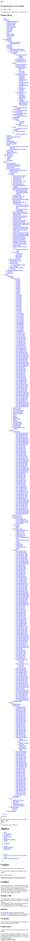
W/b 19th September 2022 (22, 403)
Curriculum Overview (21, 60)
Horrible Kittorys (23, 740)
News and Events (8, 155)
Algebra (21, 86)
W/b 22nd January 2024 (22, 352)
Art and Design (16, 109)
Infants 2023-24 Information (17, 49)
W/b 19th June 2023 (21, 370)
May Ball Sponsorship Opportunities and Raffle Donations (22, 192)
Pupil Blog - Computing (22, 737)
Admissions (9, 40)
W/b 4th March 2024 (21, 351)
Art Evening (16, 252)
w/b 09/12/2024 (20, 314)
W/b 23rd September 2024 (22, 602)
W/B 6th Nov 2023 (20, 708)
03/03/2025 (19, 301)
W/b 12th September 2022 (22, 405)
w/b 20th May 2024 (21, 342)
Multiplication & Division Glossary (23, 104)
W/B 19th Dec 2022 (21, 784)
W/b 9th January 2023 (21, 391)
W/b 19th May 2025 (21, 572)
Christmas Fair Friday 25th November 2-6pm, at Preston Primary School (20, 244)
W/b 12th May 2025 (21, 573)
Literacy (15, 415)
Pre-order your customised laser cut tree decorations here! (22, 206)
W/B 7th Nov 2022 (20, 776)
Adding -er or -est (20, 533)
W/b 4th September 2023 (22, 366)
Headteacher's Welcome (12, 21)
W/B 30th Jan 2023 (20, 772)
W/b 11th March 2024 (21, 623)
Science (15, 106)
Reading (21, 56)
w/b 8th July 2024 (20, 334)
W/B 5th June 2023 (20, 727)
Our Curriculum (14, 52)
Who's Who (10, 28)
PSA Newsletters (14, 266)
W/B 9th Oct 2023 (20, 725)
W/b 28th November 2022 (22, 392)
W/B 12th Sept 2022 (21, 787)
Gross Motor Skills (17, 423)
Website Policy (7, 849)
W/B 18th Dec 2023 (21, 716)
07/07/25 (18, 292)
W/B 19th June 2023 (21, 730)
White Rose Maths (17, 701)
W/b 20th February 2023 (22, 385)
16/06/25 (18, 289)
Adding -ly (18, 542)
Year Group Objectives (21, 64)
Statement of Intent (20, 66)
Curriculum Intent (20, 59)
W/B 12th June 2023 (21, 729)
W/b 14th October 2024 (22, 599)
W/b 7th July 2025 (20, 565)
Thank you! (13, 269)
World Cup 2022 (20, 688)
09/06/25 (18, 288)
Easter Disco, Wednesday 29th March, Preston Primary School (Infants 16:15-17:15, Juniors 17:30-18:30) (20, 229)
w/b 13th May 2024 (21, 344)
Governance (10, 29)
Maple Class (19, 256)
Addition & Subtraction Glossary (24, 101)
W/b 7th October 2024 (21, 601)
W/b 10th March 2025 (21, 580)
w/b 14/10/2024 (20, 327)
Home (5, 18)
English (15, 53)
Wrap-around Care (11, 163)
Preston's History (11, 35)
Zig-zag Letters (19, 523)
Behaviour (9, 46)
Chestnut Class (19, 253)
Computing (15, 129)
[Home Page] (1, 2)
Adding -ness (19, 545)
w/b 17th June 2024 (21, 338)
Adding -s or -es (20, 531)
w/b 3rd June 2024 (20, 341)
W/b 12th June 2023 (21, 371)
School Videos (10, 34)
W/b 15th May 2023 (21, 374)
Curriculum (9, 47)
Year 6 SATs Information (19, 805)
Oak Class (18, 257)
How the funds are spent (16, 260)
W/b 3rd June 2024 (20, 447)
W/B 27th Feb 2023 (21, 761)
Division (21, 99)
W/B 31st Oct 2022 (20, 775)
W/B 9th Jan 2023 (20, 768)
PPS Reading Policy (21, 61)
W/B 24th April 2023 (21, 752)
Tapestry (15, 420)
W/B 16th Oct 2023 (21, 726)
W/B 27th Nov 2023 (21, 712)
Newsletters (9, 160)
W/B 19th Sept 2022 (21, 789)
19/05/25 (18, 285)
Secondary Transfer (11, 143)
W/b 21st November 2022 (22, 394)
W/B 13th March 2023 (21, 764)
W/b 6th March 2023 (21, 383)
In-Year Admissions (14, 43)
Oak (11, 798)
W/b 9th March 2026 (21, 551)
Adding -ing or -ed (20, 534)
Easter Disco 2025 (17, 182)
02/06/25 (18, 294)
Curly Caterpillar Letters (22, 520)
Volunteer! (12, 173)
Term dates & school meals (13, 166)
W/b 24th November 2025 (22, 562)
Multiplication (22, 97)
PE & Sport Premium (12, 142)
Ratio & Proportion (23, 85)
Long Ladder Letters (21, 519)
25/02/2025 (19, 303)
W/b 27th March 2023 (21, 670)
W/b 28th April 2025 (21, 576)
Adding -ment (19, 544)
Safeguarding (10, 150)
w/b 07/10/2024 (20, 326)
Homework (15, 549)
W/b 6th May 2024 (20, 449)
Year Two (21, 662)
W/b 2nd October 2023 (21, 360)
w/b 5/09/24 (19, 312)
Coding (21, 739)
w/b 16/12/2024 (20, 313)
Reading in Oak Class (18, 800)
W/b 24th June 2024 (21, 445)
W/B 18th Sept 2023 (21, 720)
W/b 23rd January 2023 (21, 388)
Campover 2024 (17, 195)
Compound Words (20, 536)
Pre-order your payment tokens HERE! (22, 209)
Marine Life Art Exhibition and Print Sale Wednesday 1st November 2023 (20, 217)
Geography (18, 124)
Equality (9, 135)
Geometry (21, 89)
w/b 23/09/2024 (20, 323)
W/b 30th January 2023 (21, 387)
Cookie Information (8, 847)
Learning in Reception (18, 410)
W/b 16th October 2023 (22, 465)
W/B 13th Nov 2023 (21, 709)
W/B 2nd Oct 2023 (20, 723)
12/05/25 (18, 284)
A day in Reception (17, 412)
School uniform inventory (19, 264)
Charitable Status (14, 262)
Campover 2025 (17, 178)
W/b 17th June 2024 (21, 611)
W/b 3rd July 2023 (20, 367)
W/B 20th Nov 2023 (21, 711)
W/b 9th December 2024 (22, 591)
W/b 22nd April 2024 (21, 348)
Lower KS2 (22, 71)
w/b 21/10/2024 (20, 328)
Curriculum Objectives (21, 54)
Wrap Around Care (11, 27)
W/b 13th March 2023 (21, 381)
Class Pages (10, 275)
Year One (21, 661)
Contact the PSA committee (16, 267)
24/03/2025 (19, 309)
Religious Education (18, 114)
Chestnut (12, 277)
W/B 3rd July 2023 (20, 733)
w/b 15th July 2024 (20, 332)
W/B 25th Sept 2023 (21, 722)
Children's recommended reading (15, 270)
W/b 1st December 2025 (22, 561)
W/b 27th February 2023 (22, 384)
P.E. (20, 741)
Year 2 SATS (16, 524)
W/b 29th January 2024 (21, 629)
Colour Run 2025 (17, 180)
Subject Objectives (23, 125)
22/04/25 (18, 280)
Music (14, 127)
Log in (5, 814)
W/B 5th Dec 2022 (20, 782)
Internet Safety (10, 153)
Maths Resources (17, 704)
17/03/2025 (19, 307)
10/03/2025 (19, 306)
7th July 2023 (19, 648)
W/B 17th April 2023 (21, 751)
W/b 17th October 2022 (22, 694)
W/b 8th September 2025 (22, 433)
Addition (21, 93)
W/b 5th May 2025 (20, 574)
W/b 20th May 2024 (21, 613)
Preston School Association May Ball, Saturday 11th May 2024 (21, 189)
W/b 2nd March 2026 (21, 552)
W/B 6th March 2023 (21, 762)
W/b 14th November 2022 (22, 395)
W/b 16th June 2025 (21, 569)
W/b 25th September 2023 (22, 362)
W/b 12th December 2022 (22, 684)
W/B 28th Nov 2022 (21, 780)
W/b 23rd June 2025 (21, 567)
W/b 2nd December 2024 (22, 593)
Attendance (9, 45)
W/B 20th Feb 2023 (21, 759)
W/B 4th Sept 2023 (20, 718)
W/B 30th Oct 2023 (21, 707)
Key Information (8, 39)
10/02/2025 (19, 302)
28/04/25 (18, 281)
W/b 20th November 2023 (22, 355)
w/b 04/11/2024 (20, 330)
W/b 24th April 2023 (21, 377)
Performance (10, 138)
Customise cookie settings (19, 877)
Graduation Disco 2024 (18, 196)
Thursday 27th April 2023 (22, 663)
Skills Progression (17, 421)
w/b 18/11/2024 (20, 319)
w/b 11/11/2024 (20, 320)
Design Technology (17, 111)
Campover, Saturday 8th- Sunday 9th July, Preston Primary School (21, 233)
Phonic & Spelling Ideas (22, 530)
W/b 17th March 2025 (21, 579)
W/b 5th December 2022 (22, 686)
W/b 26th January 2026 (21, 556)
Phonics (15, 416)
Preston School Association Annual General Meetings (18, 170)
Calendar (9, 157)
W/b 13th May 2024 (21, 448)
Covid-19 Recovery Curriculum (17, 50)
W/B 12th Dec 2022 (21, 783)
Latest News (10, 156)
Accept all (9, 877)
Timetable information (18, 804)
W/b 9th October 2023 (21, 643)
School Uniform (11, 167)
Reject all (3, 877)
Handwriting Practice (18, 517)
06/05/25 (18, 282)
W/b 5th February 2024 (21, 627)
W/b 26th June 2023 (21, 369)
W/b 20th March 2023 (21, 380)
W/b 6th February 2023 (21, 679)
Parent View (10, 271)
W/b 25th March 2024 (21, 620)
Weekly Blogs (16, 278)
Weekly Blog (16, 705)
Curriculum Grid (17, 796)
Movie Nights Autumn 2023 (20, 212)
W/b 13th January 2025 (21, 437)
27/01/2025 (19, 299)
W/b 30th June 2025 (21, 566)
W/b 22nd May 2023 (21, 480)
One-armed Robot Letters (22, 522)
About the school (11, 25)
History (18, 120)
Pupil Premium (10, 141)
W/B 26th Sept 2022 (21, 790)
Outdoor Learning (14, 807)
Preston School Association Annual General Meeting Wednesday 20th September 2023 (21, 222)
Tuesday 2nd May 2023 (22, 659)
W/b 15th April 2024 (21, 453)
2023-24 (15, 808)
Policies (9, 139)
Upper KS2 (22, 72)
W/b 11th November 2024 (22, 597)
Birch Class (19, 255)
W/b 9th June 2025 (20, 570)
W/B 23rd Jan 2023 (21, 771)
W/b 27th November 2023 (22, 636)
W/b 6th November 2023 (22, 358)
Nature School (16, 419)
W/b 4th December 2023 (22, 634)
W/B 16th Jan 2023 (20, 769)
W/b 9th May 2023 (20, 658)
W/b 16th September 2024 (22, 442)
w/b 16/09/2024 (20, 321)
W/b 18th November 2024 (22, 438)
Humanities (15, 118)
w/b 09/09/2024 (20, 331)
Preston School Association (13, 168)
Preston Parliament (11, 811)
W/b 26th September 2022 (22, 402)
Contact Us (9, 36)
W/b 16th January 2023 (21, 390)
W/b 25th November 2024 (22, 594)
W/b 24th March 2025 (21, 577)
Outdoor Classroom (24, 743)
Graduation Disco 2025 (18, 177)
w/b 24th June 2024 (21, 337)
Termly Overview (17, 408)
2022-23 (15, 809)
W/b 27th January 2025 (21, 435)
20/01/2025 (19, 298)
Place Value (22, 75)
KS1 (20, 70)
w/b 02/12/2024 (20, 316)
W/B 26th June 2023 (21, 732)
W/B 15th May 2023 (21, 757)
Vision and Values (11, 24)
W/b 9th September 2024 (22, 444)
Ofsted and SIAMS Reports (13, 136)
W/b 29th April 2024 (21, 346)
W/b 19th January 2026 (21, 558)
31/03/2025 (19, 310)
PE (13, 132)
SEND (8, 145)
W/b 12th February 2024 (22, 626)
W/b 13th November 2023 (22, 356)
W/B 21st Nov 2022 (21, 779)
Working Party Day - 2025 (19, 181)
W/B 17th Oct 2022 (21, 794)
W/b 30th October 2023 (22, 359)
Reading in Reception (18, 413)
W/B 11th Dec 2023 (21, 715)
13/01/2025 (19, 296)
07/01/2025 (19, 295)
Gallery (8, 159)
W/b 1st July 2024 (20, 608)
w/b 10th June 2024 (21, 339)
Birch (11, 430)
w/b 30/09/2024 (20, 324)
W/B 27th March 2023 (21, 766)
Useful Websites (17, 426)
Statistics (21, 91)
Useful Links (10, 273)
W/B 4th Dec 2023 (20, 713)
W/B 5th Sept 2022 (20, 786)
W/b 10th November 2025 (22, 563)
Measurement (22, 88)
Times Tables (22, 96)
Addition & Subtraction (22, 77)
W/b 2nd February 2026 (22, 555)
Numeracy (15, 417)
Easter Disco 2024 (17, 198)
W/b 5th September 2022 (22, 406)
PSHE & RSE (16, 117)
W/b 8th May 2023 (20, 376)
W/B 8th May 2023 (20, 755)
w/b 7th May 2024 (20, 345)
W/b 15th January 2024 (21, 353)
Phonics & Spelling (17, 529)
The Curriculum (17, 409)
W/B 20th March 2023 (21, 765)
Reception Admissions (15, 42)
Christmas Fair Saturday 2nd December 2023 (20, 202)
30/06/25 (18, 287)
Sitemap (6, 846)
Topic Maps (16, 801)
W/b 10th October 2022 (22, 399)
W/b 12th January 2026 (21, 559)
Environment (22, 747)
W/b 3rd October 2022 (21, 401)
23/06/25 (18, 291)
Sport (8, 32)
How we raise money (15, 259)
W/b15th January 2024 (21, 631)
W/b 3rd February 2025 (21, 586)
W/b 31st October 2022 (21, 398)
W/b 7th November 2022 (22, 396)
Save (14, 939)
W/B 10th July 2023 (21, 734)
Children (6, 274)
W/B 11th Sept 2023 (21, 719)
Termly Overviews (17, 515)
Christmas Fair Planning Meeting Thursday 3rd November (21, 236)
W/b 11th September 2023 (22, 364)
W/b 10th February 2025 (22, 584)
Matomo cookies (8, 912)
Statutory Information (12, 152)
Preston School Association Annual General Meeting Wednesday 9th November (19, 240)
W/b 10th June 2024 (21, 612)
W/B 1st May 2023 (20, 754)
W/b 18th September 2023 (22, 363)
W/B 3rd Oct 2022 (20, 791)
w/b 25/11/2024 (20, 317)
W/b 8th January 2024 (21, 633)
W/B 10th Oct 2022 (21, 793)
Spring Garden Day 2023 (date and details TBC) (20, 214)
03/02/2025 (19, 305)
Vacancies (9, 38)
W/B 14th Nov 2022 (21, 777)
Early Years (22, 68)
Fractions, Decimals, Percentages (24, 83)
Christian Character (11, 22)
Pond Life (21, 744)
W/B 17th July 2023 (21, 736)
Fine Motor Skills (17, 424)
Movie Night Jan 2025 (18, 184)
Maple (11, 702)
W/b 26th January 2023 (21, 495)
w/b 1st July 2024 (20, 335)
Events (11, 174)
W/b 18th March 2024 (21, 349)
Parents (5, 161)
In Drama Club (22, 745)
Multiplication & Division (23, 80)
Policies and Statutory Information (18, 149)
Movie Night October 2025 (19, 175)
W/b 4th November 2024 (22, 440)
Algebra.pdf (7, 843)
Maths (14, 63)
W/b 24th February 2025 (22, 434)
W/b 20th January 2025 (21, 588)
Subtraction (22, 95)
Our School (6, 20)
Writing (21, 57)
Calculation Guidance (21, 92)
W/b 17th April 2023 (21, 378)
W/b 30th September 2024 (22, 441)
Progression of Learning (22, 74)
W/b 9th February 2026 (21, 554)
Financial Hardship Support (13, 164)
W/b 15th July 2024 (21, 605)
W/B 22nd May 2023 (21, 758)
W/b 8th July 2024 (20, 606)
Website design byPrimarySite (11, 858)
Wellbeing (9, 31)
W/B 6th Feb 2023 (20, 773)
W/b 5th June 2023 (20, 373)
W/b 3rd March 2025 (21, 581)
